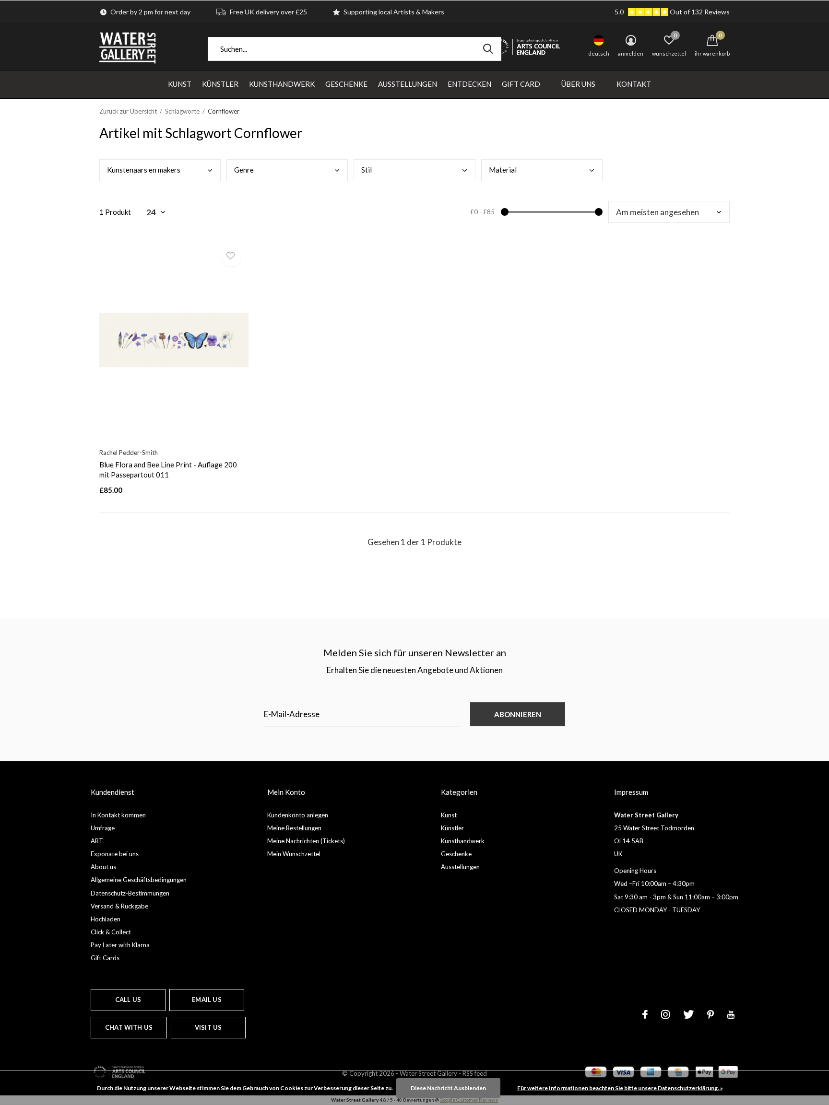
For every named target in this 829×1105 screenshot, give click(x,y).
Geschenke (346, 84)
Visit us (208, 1027)
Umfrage (103, 828)
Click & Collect (111, 932)
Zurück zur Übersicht (128, 111)
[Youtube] (730, 1014)
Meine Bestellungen (294, 828)
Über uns (578, 84)
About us (103, 867)
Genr (244, 169)
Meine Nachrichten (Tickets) (306, 841)
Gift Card (521, 84)
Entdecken (469, 84)
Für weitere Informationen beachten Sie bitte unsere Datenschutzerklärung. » (620, 1088)
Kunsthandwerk (282, 84)
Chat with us (129, 1027)
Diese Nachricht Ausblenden (448, 1088)
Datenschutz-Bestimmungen (130, 893)
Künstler (220, 84)
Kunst (179, 84)
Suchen (487, 49)
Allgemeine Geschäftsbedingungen (139, 880)
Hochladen (105, 919)
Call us (128, 999)
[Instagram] (665, 1014)
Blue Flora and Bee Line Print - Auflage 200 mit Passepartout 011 (168, 469)
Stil (366, 169)
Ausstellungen (407, 84)
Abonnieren (518, 714)
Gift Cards (105, 958)
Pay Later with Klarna (120, 945)
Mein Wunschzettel (293, 854)
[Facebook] (645, 1014)
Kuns (143, 169)
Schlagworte (182, 111)
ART (97, 841)
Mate (503, 169)
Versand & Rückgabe (119, 906)
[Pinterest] (710, 1014)
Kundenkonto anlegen (297, 815)
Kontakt (633, 84)
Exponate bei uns (115, 854)
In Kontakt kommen (118, 815)
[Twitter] (688, 1014)
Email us (206, 999)
